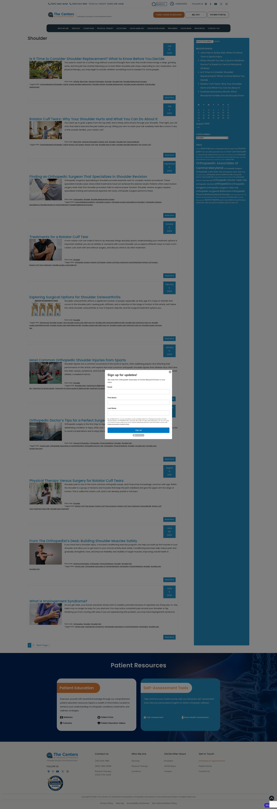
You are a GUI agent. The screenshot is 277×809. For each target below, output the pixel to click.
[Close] (170, 372)
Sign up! (138, 430)
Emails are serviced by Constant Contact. (118, 424)
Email (110, 387)
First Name (112, 397)
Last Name (112, 408)
